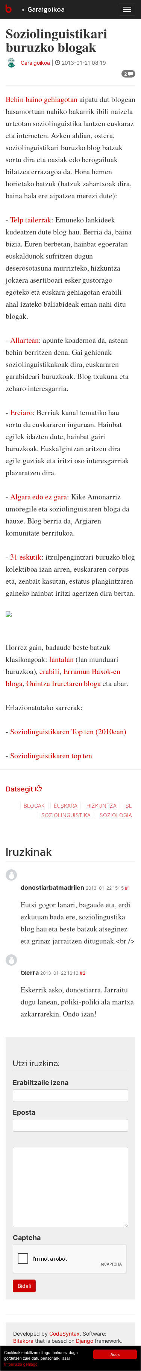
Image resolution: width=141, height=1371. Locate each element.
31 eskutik (25, 557)
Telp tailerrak (30, 220)
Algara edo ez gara (38, 496)
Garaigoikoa (46, 9)
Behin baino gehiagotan (41, 99)
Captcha (27, 1238)
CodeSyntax (64, 1333)
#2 (82, 973)
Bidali (24, 1286)
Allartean (24, 340)
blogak (34, 805)
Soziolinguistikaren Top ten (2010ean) (68, 731)
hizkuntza (101, 805)
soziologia (116, 815)
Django (84, 1341)
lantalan (61, 659)
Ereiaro (21, 412)
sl (129, 805)
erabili (49, 671)
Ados (115, 1354)
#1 (127, 888)
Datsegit (20, 789)
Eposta (24, 1112)
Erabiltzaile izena (40, 1082)
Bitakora (23, 1341)
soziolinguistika (66, 815)
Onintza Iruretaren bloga (63, 683)
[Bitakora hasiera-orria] (8, 9)
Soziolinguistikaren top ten (51, 755)
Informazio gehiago (21, 1364)
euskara (65, 805)
